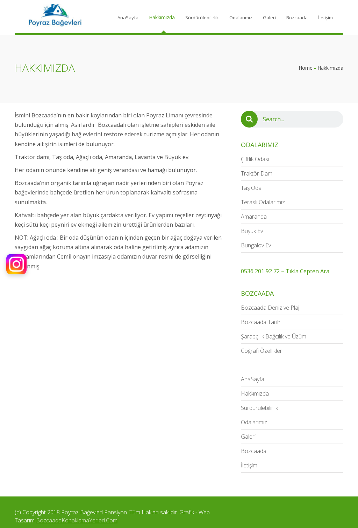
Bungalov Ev (256, 245)
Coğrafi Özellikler (261, 351)
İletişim (325, 17)
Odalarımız (240, 17)
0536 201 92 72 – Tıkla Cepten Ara (285, 271)
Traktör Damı (257, 173)
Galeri (269, 17)
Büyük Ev (252, 231)
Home (306, 67)
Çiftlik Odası (255, 159)
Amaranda (254, 216)
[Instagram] (16, 264)
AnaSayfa (127, 17)
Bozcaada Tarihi (261, 322)
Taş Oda (251, 188)
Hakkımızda (162, 17)
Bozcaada (297, 17)
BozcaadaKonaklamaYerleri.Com (76, 520)
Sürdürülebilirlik (202, 17)
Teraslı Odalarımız (263, 202)
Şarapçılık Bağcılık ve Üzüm (273, 336)
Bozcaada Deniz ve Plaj (270, 307)
